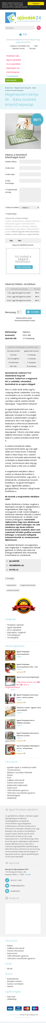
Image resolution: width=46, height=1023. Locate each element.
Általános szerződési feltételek (19, 772)
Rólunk (10, 775)
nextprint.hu (15, 891)
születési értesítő (13, 590)
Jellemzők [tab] (14, 561)
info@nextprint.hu (17, 885)
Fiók (36, 46)
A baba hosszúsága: (9, 182)
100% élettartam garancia (17, 790)
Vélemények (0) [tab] (16, 565)
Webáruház (9, 88)
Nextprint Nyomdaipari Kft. (29, 1015)
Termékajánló (12, 76)
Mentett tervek (18, 48)
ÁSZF (9, 777)
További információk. (34, 7)
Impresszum (12, 788)
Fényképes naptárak (14, 56)
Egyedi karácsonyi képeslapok (28, 677)
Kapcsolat (11, 996)
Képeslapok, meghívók (14, 68)
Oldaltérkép (11, 798)
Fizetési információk (15, 782)
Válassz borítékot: (12, 207)
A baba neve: (10, 168)
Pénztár (32, 48)
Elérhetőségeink (13, 795)
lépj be (33, 39)
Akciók (9, 968)
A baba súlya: (10, 174)
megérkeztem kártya (28, 585)
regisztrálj (19, 42)
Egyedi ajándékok (13, 60)
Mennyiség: (10, 312)
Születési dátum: (11, 162)
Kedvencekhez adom (24, 318)
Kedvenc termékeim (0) (20, 46)
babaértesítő (11, 585)
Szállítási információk (15, 780)
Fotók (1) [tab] (13, 569)
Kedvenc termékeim (15, 984)
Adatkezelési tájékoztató (17, 785)
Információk (11, 80)
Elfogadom (36, 3)
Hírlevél (10, 986)
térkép (27, 874)
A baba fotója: (11, 214)
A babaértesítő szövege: (11, 191)
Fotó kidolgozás (12, 72)
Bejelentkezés (13, 979)
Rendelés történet (14, 981)
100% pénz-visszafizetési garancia (21, 793)
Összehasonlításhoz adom (25, 320)
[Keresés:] (39, 28)
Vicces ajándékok (13, 64)
